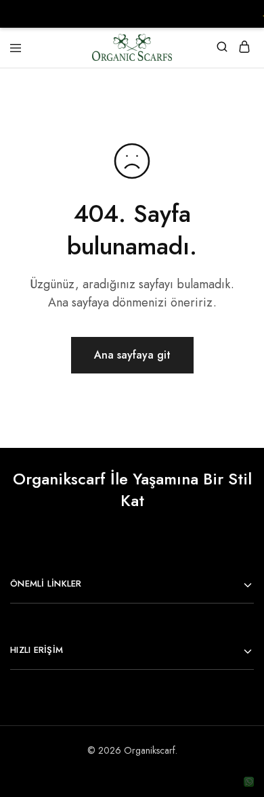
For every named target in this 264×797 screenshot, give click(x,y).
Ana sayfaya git (132, 355)
